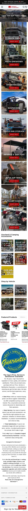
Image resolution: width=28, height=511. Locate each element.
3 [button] (14, 21)
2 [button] (10, 21)
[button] (12, 509)
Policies (4, 488)
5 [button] (21, 21)
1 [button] (6, 21)
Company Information (9, 492)
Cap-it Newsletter (8, 497)
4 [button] (17, 21)
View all (23, 317)
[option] (14, 2)
